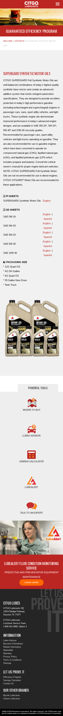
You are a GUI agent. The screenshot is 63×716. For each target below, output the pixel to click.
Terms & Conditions (12, 660)
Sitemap (7, 663)
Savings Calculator (12, 680)
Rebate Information (12, 647)
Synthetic (20, 41)
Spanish (47, 218)
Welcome (7, 41)
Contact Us (8, 683)
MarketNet (8, 650)
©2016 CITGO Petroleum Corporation (15, 711)
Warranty (7, 653)
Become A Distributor (13, 643)
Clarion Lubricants (11, 698)
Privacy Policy (10, 656)
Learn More (31, 582)
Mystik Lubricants (11, 695)
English (47, 200)
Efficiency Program (12, 677)
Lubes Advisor (9, 640)
